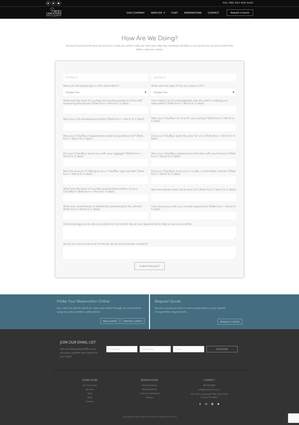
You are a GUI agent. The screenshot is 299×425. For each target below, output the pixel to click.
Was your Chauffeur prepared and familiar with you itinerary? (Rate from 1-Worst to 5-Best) (193, 155)
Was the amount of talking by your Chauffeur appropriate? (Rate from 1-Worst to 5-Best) (103, 173)
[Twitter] (218, 404)
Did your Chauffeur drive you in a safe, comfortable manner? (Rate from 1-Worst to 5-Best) (193, 173)
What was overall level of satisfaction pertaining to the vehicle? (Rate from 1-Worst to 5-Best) (102, 208)
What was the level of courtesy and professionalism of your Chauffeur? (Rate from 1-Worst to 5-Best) (100, 190)
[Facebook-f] (200, 404)
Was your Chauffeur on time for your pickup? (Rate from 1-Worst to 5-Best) (193, 120)
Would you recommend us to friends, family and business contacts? (105, 244)
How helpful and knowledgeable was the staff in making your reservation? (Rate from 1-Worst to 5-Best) (189, 102)
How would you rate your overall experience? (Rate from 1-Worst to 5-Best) (193, 208)
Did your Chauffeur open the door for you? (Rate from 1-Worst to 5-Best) (193, 137)
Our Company (135, 12)
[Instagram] (206, 404)
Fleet (174, 12)
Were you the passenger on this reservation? (91, 85)
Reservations (193, 12)
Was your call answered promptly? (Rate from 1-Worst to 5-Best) (103, 119)
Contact (213, 12)
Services (156, 12)
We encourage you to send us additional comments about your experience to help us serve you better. (127, 224)
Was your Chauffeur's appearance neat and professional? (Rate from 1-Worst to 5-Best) (103, 137)
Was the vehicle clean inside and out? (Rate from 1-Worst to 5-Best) (193, 189)
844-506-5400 (244, 3)
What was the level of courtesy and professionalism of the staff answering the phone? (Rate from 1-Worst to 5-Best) (102, 102)
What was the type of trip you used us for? (177, 85)
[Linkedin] (212, 404)
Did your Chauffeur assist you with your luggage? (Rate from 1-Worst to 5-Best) (102, 155)
